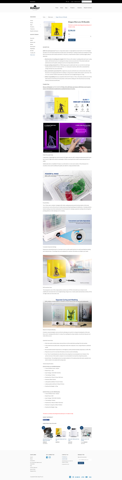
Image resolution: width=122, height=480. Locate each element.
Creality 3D (32, 52)
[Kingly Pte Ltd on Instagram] (50, 457)
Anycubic (32, 38)
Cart (68, 1)
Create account (77, 1)
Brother (32, 50)
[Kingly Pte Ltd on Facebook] (47, 457)
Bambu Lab (32, 42)
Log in (72, 1)
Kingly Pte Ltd (40, 476)
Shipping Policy (33, 471)
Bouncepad (32, 46)
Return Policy (32, 469)
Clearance (79, 7)
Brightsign (32, 48)
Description (46, 47)
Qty (69, 34)
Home (56, 7)
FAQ (31, 465)
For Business (32, 460)
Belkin (31, 44)
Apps (66, 7)
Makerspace (50, 17)
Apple (31, 40)
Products (72, 7)
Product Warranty (33, 467)
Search (31, 457)
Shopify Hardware (88, 7)
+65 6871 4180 (64, 458)
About (61, 7)
